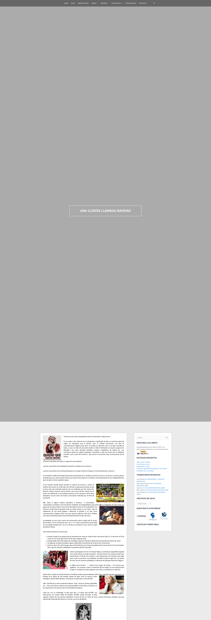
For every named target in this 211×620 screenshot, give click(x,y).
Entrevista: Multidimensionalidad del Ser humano (152, 468)
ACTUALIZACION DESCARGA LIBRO (154, 488)
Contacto (143, 3)
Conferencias (130, 3)
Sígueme (104, 3)
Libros (93, 3)
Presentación (83, 3)
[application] (97, 3)
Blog (73, 3)
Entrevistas (116, 3)
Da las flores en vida (143, 464)
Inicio (66, 3)
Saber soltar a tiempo (143, 462)
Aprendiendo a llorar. (143, 466)
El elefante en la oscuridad (145, 471)
